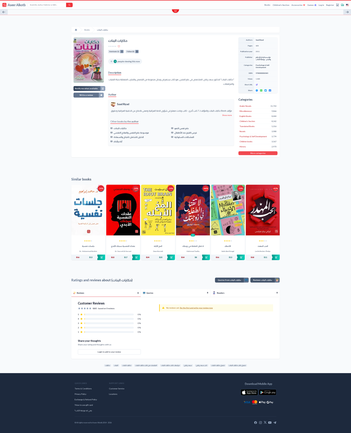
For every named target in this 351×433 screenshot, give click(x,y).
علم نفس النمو (181, 128)
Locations (113, 394)
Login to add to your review (109, 352)
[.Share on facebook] (270, 90)
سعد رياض (188, 365)
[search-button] (69, 5)
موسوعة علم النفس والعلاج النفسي (131, 132)
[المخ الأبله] (158, 210)
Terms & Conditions (83, 388)
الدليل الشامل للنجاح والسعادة (129, 137)
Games (310, 5)
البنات (116, 365)
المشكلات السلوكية (184, 137)
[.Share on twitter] (265, 90)
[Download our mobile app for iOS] (249, 392)
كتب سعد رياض (201, 365)
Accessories (296, 5)
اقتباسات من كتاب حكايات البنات (146, 365)
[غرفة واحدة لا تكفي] (4, 12)
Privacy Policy (80, 394)
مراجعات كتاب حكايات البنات (170, 365)
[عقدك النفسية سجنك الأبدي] (123, 210)
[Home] (76, 30)
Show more (227, 115)
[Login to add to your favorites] (119, 46)
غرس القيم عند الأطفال (185, 132)
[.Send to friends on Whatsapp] (261, 90)
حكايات (107, 365)
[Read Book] (193, 235)
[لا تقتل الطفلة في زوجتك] (193, 210)
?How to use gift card (84, 405)
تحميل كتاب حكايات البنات (237, 365)
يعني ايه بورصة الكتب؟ (83, 410)
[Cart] (337, 5)
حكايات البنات (120, 128)
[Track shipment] (342, 5)
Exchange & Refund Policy (86, 399)
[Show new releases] (175, 11)
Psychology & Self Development (262, 66)
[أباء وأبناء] (347, 12)
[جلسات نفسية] (88, 210)
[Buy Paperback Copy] (88, 257)
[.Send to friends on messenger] (257, 90)
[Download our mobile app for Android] (267, 392)
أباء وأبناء (118, 141)
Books (267, 5)
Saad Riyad (123, 104)
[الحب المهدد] (263, 210)
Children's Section (281, 5)
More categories (258, 153)
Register (330, 5)
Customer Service (116, 388)
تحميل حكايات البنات (218, 365)
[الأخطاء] (228, 210)
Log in (321, 5)
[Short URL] (266, 85)
